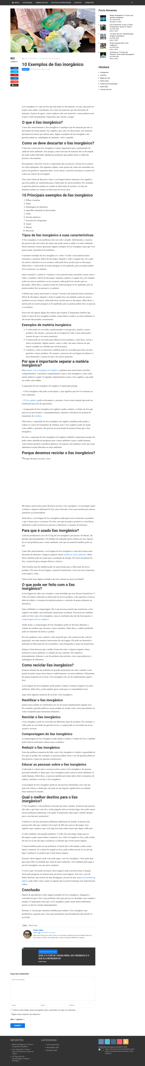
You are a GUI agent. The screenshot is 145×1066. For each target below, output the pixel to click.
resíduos (38, 416)
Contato (78, 3)
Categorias (27, 3)
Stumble (15, 81)
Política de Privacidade (61, 3)
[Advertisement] (58, 89)
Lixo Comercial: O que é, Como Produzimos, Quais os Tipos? (23, 1051)
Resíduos (26, 69)
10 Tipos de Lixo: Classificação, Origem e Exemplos (21, 1059)
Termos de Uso (41, 3)
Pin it (15, 75)
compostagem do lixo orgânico (35, 619)
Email (15, 85)
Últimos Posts (33, 925)
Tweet (15, 71)
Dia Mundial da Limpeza (48, 932)
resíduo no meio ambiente (75, 554)
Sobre (25, 925)
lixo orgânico (31, 400)
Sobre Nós (89, 3)
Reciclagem (51, 1047)
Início (16, 3)
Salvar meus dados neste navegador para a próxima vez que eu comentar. (44, 1010)
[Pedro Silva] (27, 938)
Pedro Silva (36, 69)
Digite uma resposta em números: (26, 1014)
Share (15, 68)
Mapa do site (105, 78)
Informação (51, 1045)
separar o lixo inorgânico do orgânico (42, 370)
